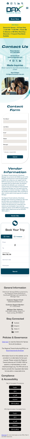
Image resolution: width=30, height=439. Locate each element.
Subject (5, 138)
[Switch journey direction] (15, 245)
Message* (5, 144)
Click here (5, 342)
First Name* (6, 119)
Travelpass (19, 236)
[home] (15, 10)
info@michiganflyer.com (15, 301)
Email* (5, 132)
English (15, 387)
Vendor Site (15, 216)
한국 (15, 391)
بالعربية (15, 395)
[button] (27, 8)
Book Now (15, 19)
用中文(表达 (15, 403)
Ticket (8, 236)
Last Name (5, 127)
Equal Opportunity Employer (15, 350)
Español (15, 399)
